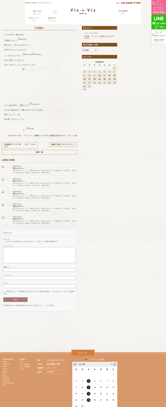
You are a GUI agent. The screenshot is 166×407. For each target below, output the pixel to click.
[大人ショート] (6, 168)
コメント (7, 246)
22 (114, 79)
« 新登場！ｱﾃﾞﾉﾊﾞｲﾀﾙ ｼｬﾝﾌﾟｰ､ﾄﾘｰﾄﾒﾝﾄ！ (19, 145)
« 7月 (84, 89)
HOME (5, 362)
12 (99, 75)
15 (114, 75)
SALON (5, 371)
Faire (21, 369)
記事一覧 (39, 152)
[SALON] (123, 13)
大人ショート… (19, 168)
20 (104, 79)
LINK (4, 385)
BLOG (5, 376)
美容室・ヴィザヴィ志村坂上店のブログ (49, 135)
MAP (4, 373)
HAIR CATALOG (8, 383)
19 (99, 79)
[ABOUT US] (38, 13)
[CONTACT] (52, 20)
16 (84, 79)
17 (89, 79)
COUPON (6, 378)
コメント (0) (72, 135)
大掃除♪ (39, 28)
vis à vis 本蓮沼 (25, 366)
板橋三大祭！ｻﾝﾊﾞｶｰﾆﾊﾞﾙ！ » (63, 144)
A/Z (21, 362)
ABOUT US (6, 364)
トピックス (88, 33)
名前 (6, 267)
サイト (5, 283)
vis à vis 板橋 (24, 364)
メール (7, 275)
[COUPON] (33, 20)
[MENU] (55, 13)
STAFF (5, 369)
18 (95, 79)
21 (109, 79)
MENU (5, 366)
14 (109, 75)
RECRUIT (6, 381)
